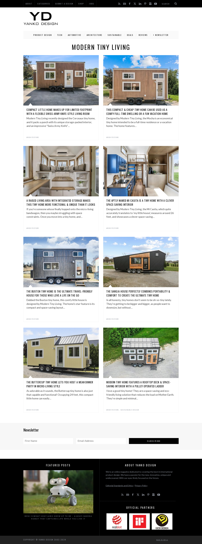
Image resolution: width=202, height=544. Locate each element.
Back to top (161, 540)
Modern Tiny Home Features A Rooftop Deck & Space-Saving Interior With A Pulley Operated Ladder (138, 384)
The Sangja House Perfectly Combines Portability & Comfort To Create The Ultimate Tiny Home (138, 293)
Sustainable (115, 34)
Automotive (74, 34)
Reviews (143, 34)
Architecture (94, 34)
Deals (130, 34)
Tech (59, 34)
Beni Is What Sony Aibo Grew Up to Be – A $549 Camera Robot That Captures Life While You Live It (58, 517)
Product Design (42, 34)
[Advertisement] (125, 18)
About (29, 3)
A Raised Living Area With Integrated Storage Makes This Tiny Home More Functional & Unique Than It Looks (60, 202)
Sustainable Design (130, 410)
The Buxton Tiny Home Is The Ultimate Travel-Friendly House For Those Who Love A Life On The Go (59, 293)
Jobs (91, 3)
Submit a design (64, 3)
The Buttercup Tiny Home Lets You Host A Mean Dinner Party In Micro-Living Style (59, 384)
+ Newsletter (161, 34)
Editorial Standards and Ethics (119, 485)
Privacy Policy (141, 485)
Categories (43, 3)
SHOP (81, 3)
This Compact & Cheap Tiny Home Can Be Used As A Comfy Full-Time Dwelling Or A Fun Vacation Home (137, 112)
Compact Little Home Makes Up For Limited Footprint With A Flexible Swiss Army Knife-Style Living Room (59, 112)
